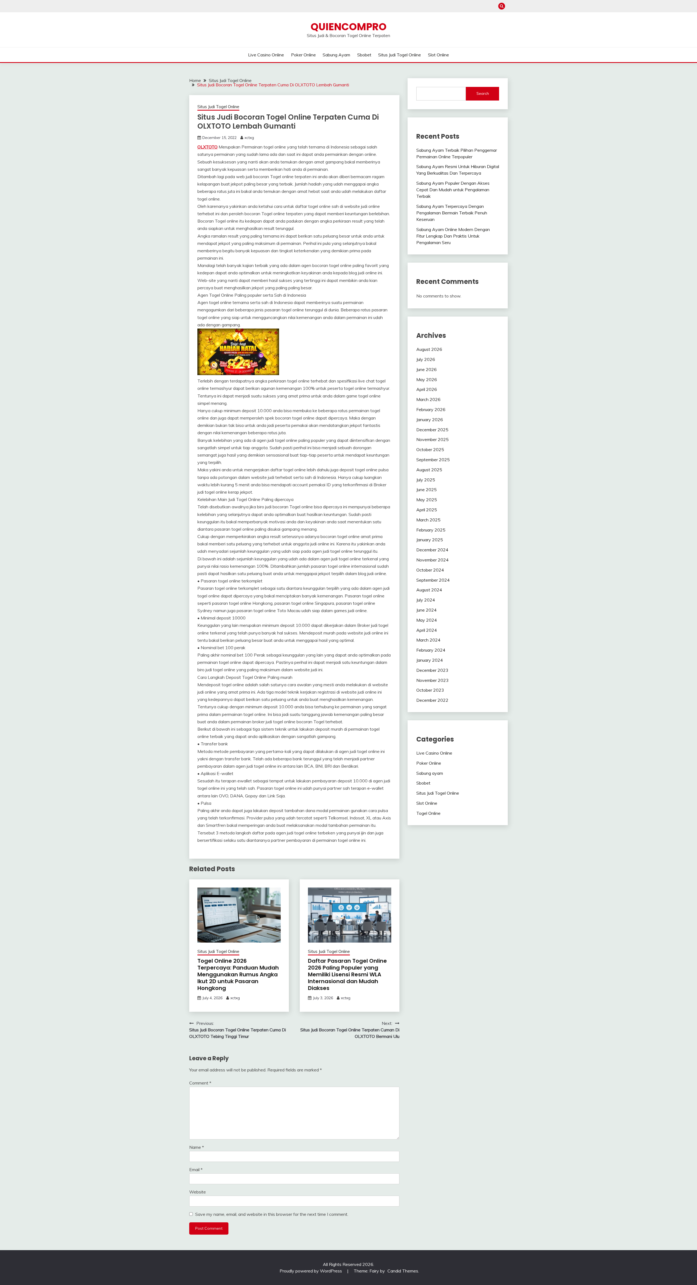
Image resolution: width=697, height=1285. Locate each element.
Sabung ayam (336, 54)
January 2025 (429, 539)
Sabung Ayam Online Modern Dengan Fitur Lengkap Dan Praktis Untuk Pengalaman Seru (453, 236)
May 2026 (426, 379)
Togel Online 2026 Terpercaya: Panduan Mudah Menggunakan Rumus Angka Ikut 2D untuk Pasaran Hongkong (238, 974)
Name (196, 1147)
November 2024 (432, 560)
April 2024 (426, 630)
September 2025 (433, 459)
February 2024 (430, 650)
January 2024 (429, 660)
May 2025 (426, 499)
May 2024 (426, 620)
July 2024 (425, 600)
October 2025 (430, 449)
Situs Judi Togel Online (399, 54)
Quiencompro (349, 27)
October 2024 (430, 570)
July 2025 (425, 479)
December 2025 (432, 429)
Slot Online (438, 54)
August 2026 (429, 349)
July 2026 (425, 359)
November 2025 (432, 439)
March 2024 (428, 640)
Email (196, 1169)
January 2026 (429, 419)
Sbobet (364, 54)
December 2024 (432, 549)
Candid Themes (402, 1271)
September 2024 (433, 580)
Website (197, 1192)
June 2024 (426, 610)
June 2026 (426, 369)
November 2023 (432, 680)
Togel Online (428, 813)
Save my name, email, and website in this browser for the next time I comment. (271, 1214)
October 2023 (430, 690)
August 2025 (429, 469)
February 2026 (430, 409)
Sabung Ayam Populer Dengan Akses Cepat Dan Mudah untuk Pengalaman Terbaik (453, 189)
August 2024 (429, 590)
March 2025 (428, 519)
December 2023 (432, 670)
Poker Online (303, 54)
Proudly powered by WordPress (311, 1271)
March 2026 (428, 399)
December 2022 (432, 700)
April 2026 (426, 389)
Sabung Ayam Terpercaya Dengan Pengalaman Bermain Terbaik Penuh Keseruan (451, 212)
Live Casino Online (266, 54)
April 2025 (426, 509)
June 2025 (426, 489)
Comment (200, 1083)
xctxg (249, 137)
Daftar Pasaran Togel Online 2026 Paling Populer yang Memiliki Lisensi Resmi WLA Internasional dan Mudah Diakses (347, 974)
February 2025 (430, 530)
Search (482, 93)
